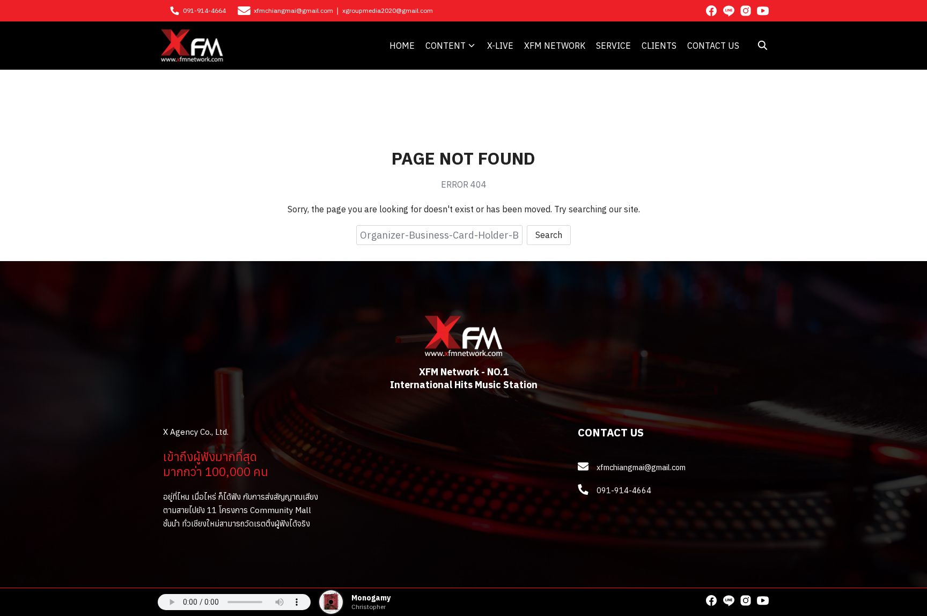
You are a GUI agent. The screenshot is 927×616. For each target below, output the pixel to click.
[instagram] (745, 10)
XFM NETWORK (554, 45)
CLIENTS (659, 45)
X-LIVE (500, 45)
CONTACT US (713, 45)
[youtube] (762, 10)
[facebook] (711, 10)
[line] (728, 10)
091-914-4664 (204, 10)
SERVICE (613, 45)
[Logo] (192, 45)
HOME (402, 45)
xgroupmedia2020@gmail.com (387, 10)
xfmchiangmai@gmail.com (293, 10)
